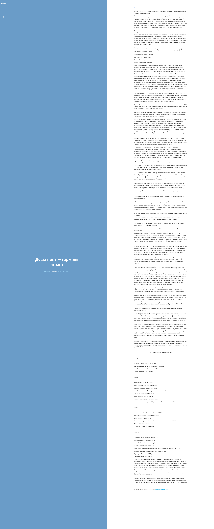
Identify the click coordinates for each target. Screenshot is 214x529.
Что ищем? (53, 11)
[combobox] (50, 17)
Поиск (74, 17)
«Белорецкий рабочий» (162, 489)
